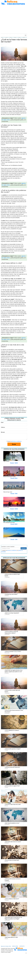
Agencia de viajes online (6, 946)
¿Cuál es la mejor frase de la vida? (13, 804)
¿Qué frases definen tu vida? (11, 937)
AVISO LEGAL (15, 946)
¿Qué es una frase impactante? (12, 613)
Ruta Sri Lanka (6, 507)
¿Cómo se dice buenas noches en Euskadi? (13, 879)
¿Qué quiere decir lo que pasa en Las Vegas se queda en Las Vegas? (13, 918)
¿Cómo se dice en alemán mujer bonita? (12, 574)
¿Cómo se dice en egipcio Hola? (12, 786)
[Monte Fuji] (14, 534)
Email (2, 422)
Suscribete (23, 548)
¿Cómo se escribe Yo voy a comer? (13, 651)
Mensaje (3, 432)
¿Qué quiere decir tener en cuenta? (13, 841)
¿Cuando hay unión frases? (11, 594)
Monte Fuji (5, 537)
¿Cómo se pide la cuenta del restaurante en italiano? (11, 632)
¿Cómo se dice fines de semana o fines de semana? (14, 710)
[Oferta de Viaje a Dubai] (14, 485)
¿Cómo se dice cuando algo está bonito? (12, 690)
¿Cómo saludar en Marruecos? (12, 898)
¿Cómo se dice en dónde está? (12, 860)
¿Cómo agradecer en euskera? (12, 730)
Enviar (14, 444)
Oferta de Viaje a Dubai (7, 492)
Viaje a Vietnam (6, 461)
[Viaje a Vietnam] (14, 456)
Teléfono (3, 427)
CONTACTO (21, 946)
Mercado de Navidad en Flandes (9, 476)
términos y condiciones (16, 441)
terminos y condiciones (11, 550)
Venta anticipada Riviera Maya (9, 522)
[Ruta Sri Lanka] (14, 503)
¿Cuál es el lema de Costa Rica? (12, 767)
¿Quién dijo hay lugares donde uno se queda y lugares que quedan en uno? (13, 670)
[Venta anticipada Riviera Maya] (14, 519)
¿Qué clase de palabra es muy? (12, 823)
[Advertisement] (14, 19)
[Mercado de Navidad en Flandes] (14, 472)
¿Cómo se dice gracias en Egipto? (13, 749)
